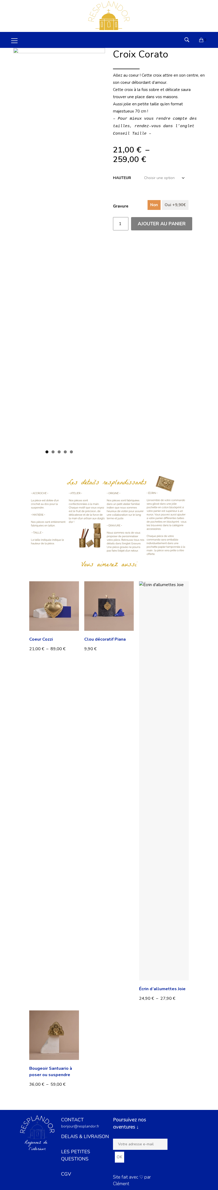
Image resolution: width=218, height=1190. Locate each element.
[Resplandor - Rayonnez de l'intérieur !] (109, 15)
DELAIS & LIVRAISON (85, 1136)
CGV (66, 1174)
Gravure (120, 206)
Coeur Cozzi (41, 639)
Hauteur (122, 177)
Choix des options (48, 648)
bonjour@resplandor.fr (80, 1126)
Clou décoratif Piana (105, 639)
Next (113, 255)
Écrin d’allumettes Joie (162, 989)
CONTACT (72, 1120)
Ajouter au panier (162, 224)
